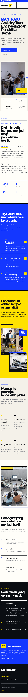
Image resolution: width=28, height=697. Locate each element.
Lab (11, 679)
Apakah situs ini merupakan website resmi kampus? (10, 622)
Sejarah (2, 679)
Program (7, 679)
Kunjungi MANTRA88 (5, 658)
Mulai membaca (6, 50)
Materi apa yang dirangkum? (11, 629)
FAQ (15, 679)
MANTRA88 (10, 19)
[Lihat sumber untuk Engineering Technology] (25, 242)
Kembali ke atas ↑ (3, 690)
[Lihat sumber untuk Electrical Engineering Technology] (25, 258)
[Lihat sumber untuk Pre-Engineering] (25, 273)
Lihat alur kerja (5, 323)
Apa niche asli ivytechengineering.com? (10, 604)
